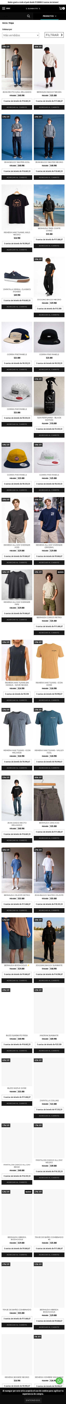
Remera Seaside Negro (17, 1377)
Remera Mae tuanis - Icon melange (17, 751)
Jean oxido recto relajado (17, 824)
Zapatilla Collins (49, 1100)
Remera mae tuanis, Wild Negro (17, 233)
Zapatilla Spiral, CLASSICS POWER (17, 290)
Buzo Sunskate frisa (17, 1035)
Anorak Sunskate (49, 1035)
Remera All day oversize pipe (17, 603)
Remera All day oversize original (49, 546)
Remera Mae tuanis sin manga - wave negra (17, 683)
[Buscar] (28, 16)
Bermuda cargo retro (49, 617)
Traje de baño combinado (17, 1309)
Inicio (4, 22)
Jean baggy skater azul (17, 162)
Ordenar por (7, 29)
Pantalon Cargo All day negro (49, 1161)
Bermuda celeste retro (17, 895)
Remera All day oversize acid (17, 546)
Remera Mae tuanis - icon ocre (49, 683)
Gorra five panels (17, 354)
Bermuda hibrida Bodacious (49, 1310)
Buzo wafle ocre (16, 1088)
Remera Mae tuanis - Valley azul (49, 751)
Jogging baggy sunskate (49, 965)
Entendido (33, 1400)
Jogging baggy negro (49, 299)
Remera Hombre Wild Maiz (49, 1377)
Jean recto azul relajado (17, 92)
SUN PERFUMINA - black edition (49, 418)
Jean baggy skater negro (49, 162)
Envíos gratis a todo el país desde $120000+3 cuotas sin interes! (33, 2)
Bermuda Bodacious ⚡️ (16, 965)
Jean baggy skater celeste (49, 895)
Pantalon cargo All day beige (17, 1166)
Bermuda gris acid (49, 823)
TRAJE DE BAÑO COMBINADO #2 (49, 1238)
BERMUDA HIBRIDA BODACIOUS (17, 1238)
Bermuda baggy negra (49, 92)
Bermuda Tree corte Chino (49, 229)
